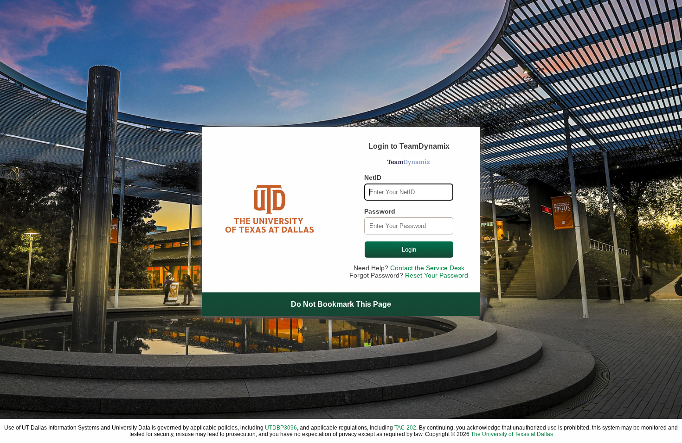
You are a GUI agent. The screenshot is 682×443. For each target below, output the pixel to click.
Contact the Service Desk (427, 268)
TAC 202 (405, 427)
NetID (372, 177)
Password (379, 211)
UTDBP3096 (281, 427)
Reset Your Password (436, 275)
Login (409, 249)
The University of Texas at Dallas (512, 434)
